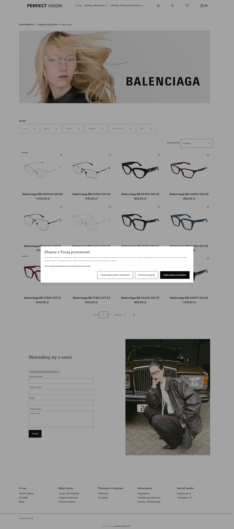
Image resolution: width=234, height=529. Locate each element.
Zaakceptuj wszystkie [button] (174, 275)
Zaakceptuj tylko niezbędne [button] (115, 275)
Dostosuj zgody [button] (146, 275)
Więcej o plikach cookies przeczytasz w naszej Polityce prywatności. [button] (67, 266)
